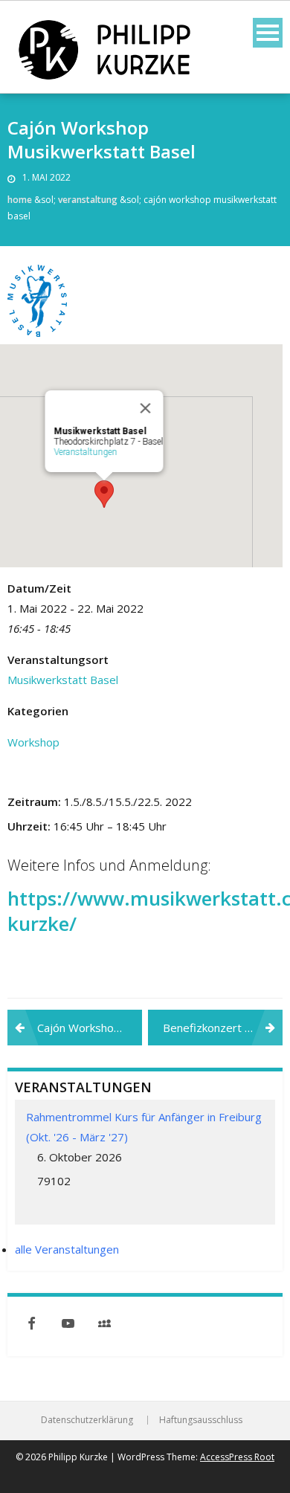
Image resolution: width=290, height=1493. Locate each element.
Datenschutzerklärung (87, 1420)
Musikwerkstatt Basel (62, 679)
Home (19, 199)
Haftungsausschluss (200, 1420)
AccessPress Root (237, 1457)
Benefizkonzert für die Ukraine (223, 1027)
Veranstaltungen (85, 452)
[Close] (146, 408)
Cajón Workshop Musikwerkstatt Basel (89, 1027)
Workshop (33, 742)
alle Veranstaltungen (67, 1249)
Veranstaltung (87, 199)
